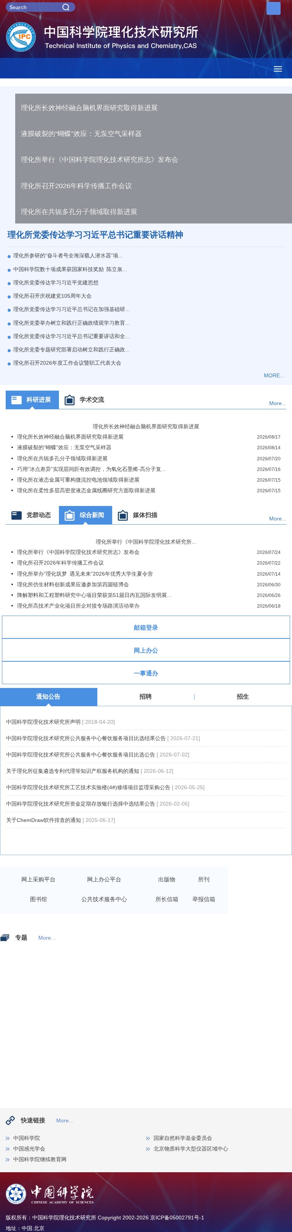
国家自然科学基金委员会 (183, 1138)
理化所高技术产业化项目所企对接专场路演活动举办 (78, 606)
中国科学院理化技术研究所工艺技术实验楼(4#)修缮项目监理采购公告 (89, 787)
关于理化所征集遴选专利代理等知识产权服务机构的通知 (73, 771)
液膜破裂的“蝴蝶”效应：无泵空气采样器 (81, 133)
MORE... (274, 375)
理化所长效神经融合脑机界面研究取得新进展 (89, 108)
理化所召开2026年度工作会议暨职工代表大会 (67, 363)
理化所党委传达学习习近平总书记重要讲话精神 (95, 234)
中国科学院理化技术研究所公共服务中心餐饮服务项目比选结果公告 (86, 738)
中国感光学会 (29, 1149)
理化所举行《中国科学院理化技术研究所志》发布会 (99, 159)
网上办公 (146, 650)
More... (277, 403)
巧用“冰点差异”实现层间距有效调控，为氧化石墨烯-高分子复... (91, 469)
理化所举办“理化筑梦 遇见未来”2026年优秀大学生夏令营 (85, 574)
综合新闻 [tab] (92, 515)
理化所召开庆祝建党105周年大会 (52, 296)
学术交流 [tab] (92, 399)
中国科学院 (26, 1138)
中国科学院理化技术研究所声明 (44, 722)
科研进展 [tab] (39, 399)
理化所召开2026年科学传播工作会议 (76, 186)
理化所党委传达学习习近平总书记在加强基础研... (71, 309)
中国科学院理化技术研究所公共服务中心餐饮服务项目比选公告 (81, 755)
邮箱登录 (146, 627)
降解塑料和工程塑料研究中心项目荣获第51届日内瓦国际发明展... (94, 595)
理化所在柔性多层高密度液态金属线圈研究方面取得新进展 (86, 490)
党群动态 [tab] (39, 515)
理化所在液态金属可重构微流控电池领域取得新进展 (78, 480)
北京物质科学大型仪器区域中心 (191, 1149)
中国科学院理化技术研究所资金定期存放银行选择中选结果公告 (81, 804)
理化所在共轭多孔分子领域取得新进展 (79, 211)
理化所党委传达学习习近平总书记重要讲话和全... (71, 336)
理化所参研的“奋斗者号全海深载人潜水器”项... (68, 255)
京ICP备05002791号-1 (177, 1217)
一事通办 (146, 673)
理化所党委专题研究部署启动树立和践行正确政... (71, 349)
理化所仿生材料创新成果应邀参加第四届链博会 (73, 584)
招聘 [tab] (146, 696)
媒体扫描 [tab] (145, 515)
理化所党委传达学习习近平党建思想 (55, 282)
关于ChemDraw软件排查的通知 (44, 820)
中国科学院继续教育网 (40, 1159)
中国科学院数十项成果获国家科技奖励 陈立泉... (70, 269)
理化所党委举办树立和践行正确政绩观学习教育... (71, 323)
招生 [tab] (243, 696)
